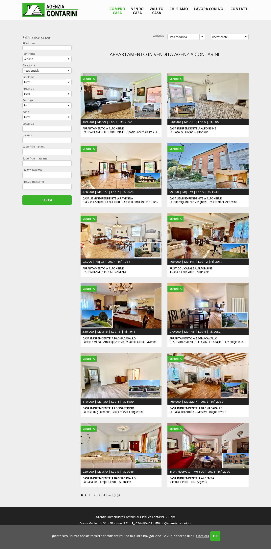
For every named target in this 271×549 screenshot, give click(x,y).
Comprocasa (117, 11)
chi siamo (178, 9)
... (109, 495)
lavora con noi (209, 9)
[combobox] (184, 37)
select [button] (202, 37)
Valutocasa (156, 11)
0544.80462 (144, 523)
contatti (240, 9)
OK (215, 536)
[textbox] (47, 48)
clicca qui (202, 536)
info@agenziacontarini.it (175, 523)
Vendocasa (137, 11)
